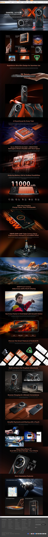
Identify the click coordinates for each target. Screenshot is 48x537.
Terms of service (12, 533)
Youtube (29, 523)
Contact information (17, 533)
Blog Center (9, 523)
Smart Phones (3, 523)
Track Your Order (10, 528)
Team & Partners (10, 522)
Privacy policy (7, 533)
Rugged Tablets (4, 522)
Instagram (29, 522)
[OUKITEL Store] (2, 2)
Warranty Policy (24, 522)
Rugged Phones (4, 521)
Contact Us (16, 521)
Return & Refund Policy (24, 523)
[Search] (44, 2)
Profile (22, 530)
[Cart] (47, 2)
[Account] (45, 2)
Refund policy (3, 533)
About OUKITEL (10, 521)
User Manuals (16, 523)
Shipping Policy (24, 521)
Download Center (17, 522)
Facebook (29, 521)
